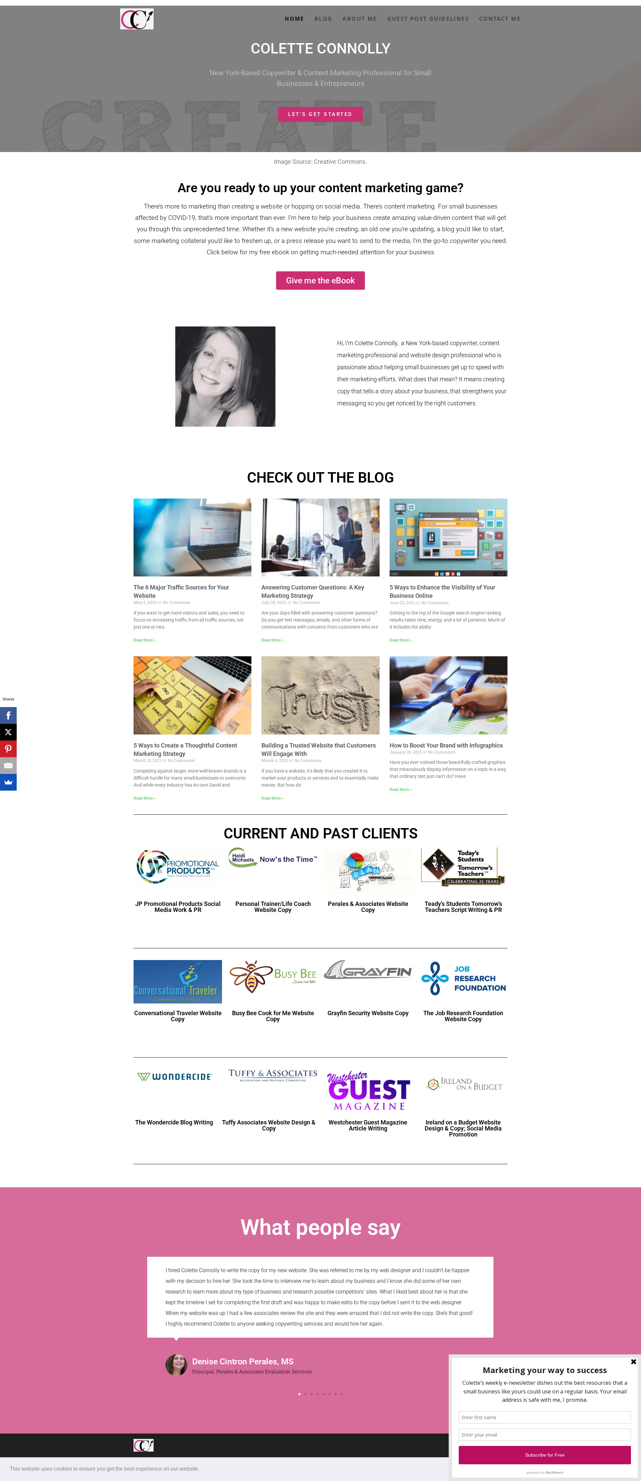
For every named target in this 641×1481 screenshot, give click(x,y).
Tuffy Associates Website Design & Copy (268, 1125)
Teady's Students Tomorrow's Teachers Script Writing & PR (463, 906)
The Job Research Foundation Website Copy (463, 1016)
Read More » (145, 640)
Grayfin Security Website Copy (368, 1013)
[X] (8, 732)
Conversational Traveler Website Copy (178, 1016)
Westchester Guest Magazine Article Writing (368, 1125)
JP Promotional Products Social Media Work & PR (178, 906)
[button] (202, 1470)
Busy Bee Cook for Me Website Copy (273, 1016)
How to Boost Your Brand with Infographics (446, 745)
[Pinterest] (8, 748)
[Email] (8, 765)
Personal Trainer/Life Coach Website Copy (273, 906)
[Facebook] (8, 715)
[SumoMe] (8, 782)
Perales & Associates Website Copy (368, 906)
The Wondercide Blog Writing (174, 1122)
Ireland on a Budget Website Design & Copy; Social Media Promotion (463, 1128)
